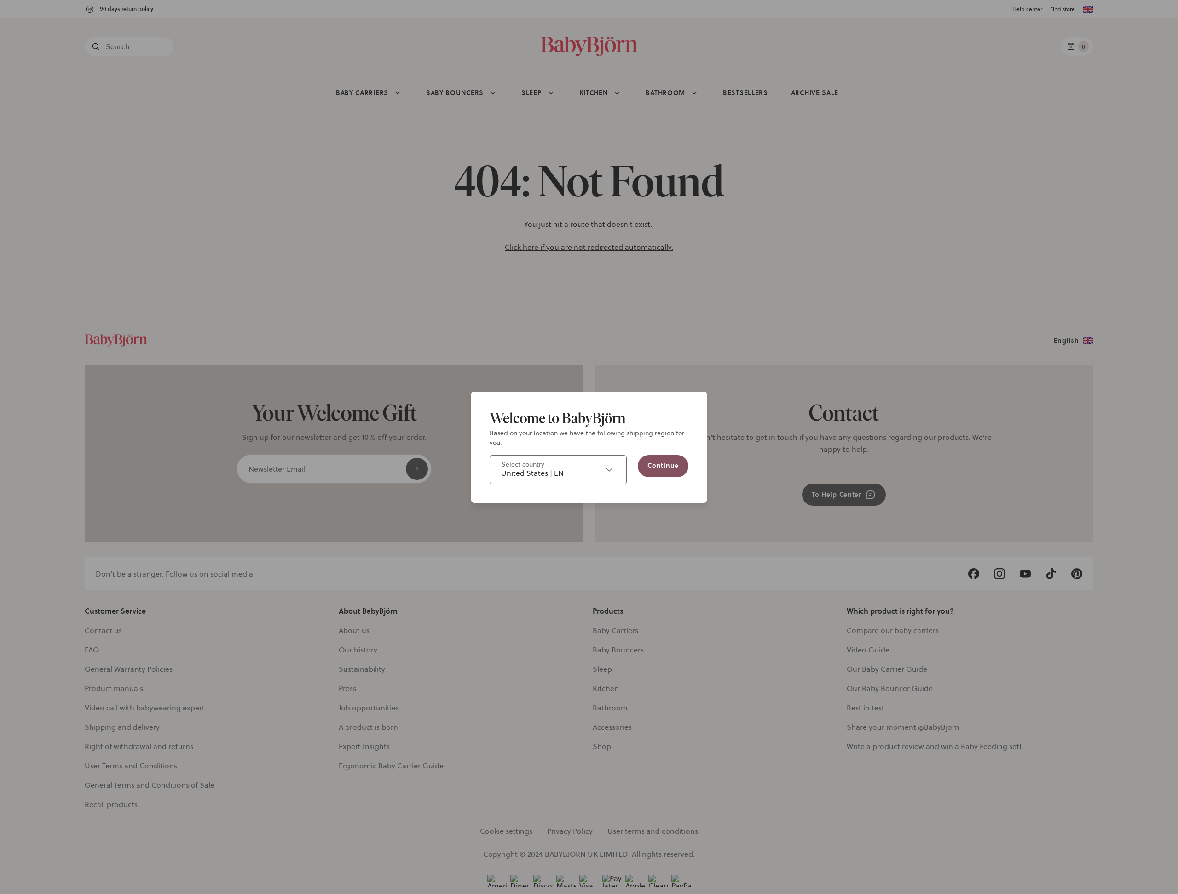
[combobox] (558, 469)
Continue (663, 465)
